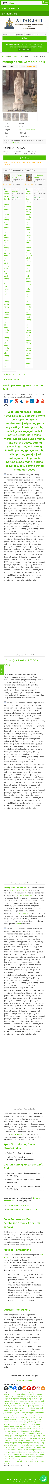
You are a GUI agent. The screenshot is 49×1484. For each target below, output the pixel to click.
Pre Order (25, 158)
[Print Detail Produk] (6, 406)
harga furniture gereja (34, 1396)
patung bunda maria (33, 1417)
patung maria (34, 1424)
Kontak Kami (24, 50)
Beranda (5, 56)
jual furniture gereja (32, 1401)
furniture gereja (28, 1392)
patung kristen (22, 1424)
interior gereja (22, 913)
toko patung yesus (17, 1454)
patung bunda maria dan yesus (16, 1419)
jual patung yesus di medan (33, 1412)
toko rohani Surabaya (12, 1459)
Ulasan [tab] (23, 374)
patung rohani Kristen (19, 1431)
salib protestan (35, 1450)
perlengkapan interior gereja (26, 1440)
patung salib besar (34, 1433)
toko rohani (29, 1454)
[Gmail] (38, 1388)
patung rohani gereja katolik (21, 1429)
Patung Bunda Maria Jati (18, 1205)
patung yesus (9, 1436)
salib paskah (23, 1450)
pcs (45, 2)
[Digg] (21, 402)
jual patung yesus (14, 1412)
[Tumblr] (20, 1388)
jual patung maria (32, 1406)
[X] (6, 1388)
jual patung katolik (17, 1406)
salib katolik (36, 1447)
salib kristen (12, 1450)
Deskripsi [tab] (10, 374)
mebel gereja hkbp (17, 1417)
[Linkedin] (32, 402)
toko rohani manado (19, 1456)
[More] (43, 1388)
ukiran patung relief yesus (32, 1459)
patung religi (27, 1426)
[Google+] (16, 402)
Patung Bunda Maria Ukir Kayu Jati (22, 1209)
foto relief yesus (14, 1392)
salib (18, 1447)
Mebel (18, 923)
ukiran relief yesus (27, 1461)
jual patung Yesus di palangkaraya (17, 1415)
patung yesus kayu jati (21, 1438)
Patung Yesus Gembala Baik (23, 62)
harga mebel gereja (11, 1399)
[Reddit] (26, 402)
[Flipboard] (29, 1388)
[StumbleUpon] (42, 402)
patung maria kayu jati (13, 1426)
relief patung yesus (32, 1445)
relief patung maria (17, 1445)
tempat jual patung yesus (23, 1452)
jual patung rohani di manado (27, 1408)
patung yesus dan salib (24, 1436)
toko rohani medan (35, 1456)
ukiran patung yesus (12, 1461)
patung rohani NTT (18, 1433)
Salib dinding (26, 1447)
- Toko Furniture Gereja (24, 1479)
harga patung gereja (28, 1399)
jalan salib (20, 1401)
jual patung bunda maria (25, 1403)
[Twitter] (11, 402)
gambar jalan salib (21, 1394)
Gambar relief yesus (17, 1396)
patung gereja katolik (26, 1422)
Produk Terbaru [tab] (13, 379)
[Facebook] (6, 402)
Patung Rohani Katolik (17, 56)
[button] (43, 1478)
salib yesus (8, 1452)
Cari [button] (25, 38)
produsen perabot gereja (23, 1443)
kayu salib (36, 1415)
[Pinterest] (37, 402)
